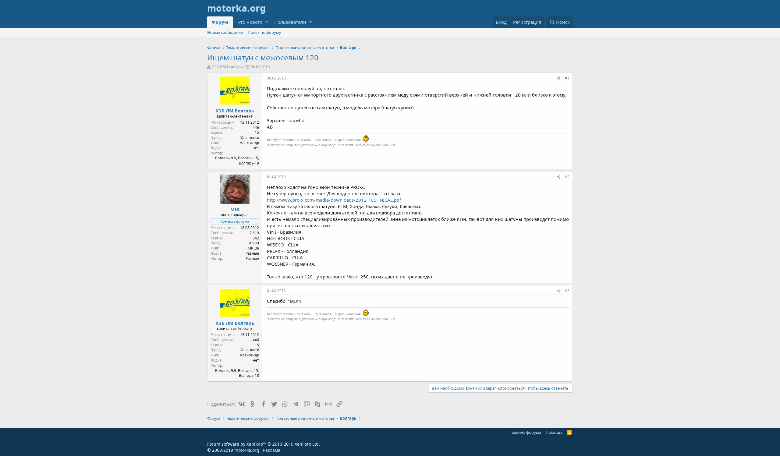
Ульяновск (249, 137)
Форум (220, 22)
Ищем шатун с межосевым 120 (262, 57)
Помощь (554, 432)
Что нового (250, 22)
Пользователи (290, 22)
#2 (567, 176)
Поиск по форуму (264, 32)
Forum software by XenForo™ (263, 444)
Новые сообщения (225, 32)
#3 (567, 290)
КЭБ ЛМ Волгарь (227, 66)
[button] (267, 22)
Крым (254, 243)
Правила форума (525, 432)
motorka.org (246, 450)
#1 (567, 78)
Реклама (271, 450)
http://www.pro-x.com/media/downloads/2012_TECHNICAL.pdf (334, 200)
